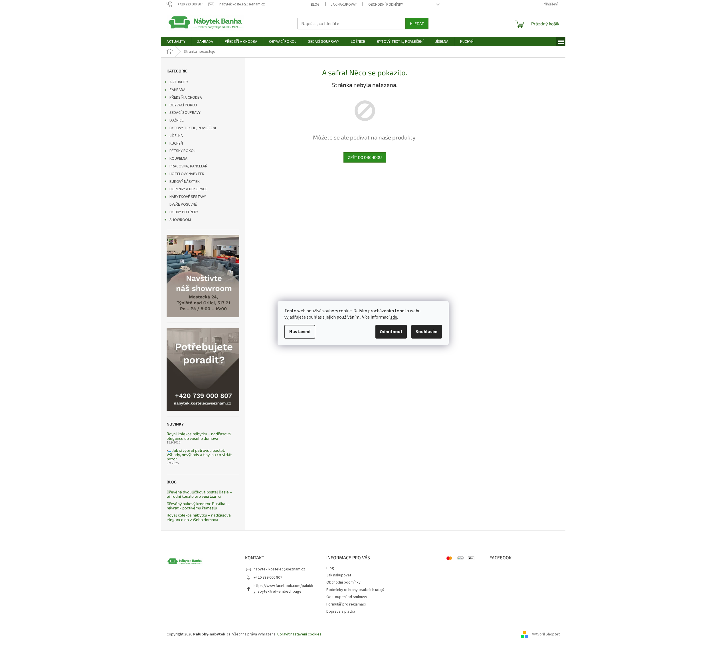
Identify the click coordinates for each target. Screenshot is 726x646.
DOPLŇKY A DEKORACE (188, 189)
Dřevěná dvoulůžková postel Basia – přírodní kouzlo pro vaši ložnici (199, 494)
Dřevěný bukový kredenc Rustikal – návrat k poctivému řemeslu (198, 505)
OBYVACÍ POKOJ (183, 105)
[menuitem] (176, 41)
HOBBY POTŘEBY (183, 212)
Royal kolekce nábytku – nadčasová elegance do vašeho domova (199, 436)
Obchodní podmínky (385, 4)
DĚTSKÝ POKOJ (182, 151)
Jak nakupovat (344, 4)
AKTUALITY (178, 82)
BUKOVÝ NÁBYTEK (184, 182)
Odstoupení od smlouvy (346, 597)
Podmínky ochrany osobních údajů (355, 590)
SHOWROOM (180, 220)
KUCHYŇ (176, 143)
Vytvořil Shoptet (546, 634)
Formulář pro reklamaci (346, 604)
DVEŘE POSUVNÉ (183, 204)
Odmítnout (391, 332)
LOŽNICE (176, 120)
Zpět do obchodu (365, 157)
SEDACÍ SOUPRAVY (185, 113)
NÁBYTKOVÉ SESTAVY (187, 197)
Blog (315, 4)
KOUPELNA (178, 158)
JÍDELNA (176, 136)
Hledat (417, 23)
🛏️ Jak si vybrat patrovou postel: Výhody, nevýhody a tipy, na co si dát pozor (199, 454)
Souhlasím (427, 332)
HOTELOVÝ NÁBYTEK (186, 174)
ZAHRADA (177, 90)
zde (393, 317)
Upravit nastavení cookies (299, 634)
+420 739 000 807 (268, 577)
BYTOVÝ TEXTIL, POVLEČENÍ (192, 128)
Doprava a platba (340, 611)
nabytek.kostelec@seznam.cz (279, 569)
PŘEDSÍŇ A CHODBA (185, 97)
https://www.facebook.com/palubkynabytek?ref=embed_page (283, 588)
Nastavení (299, 332)
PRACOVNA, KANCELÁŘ (188, 166)
